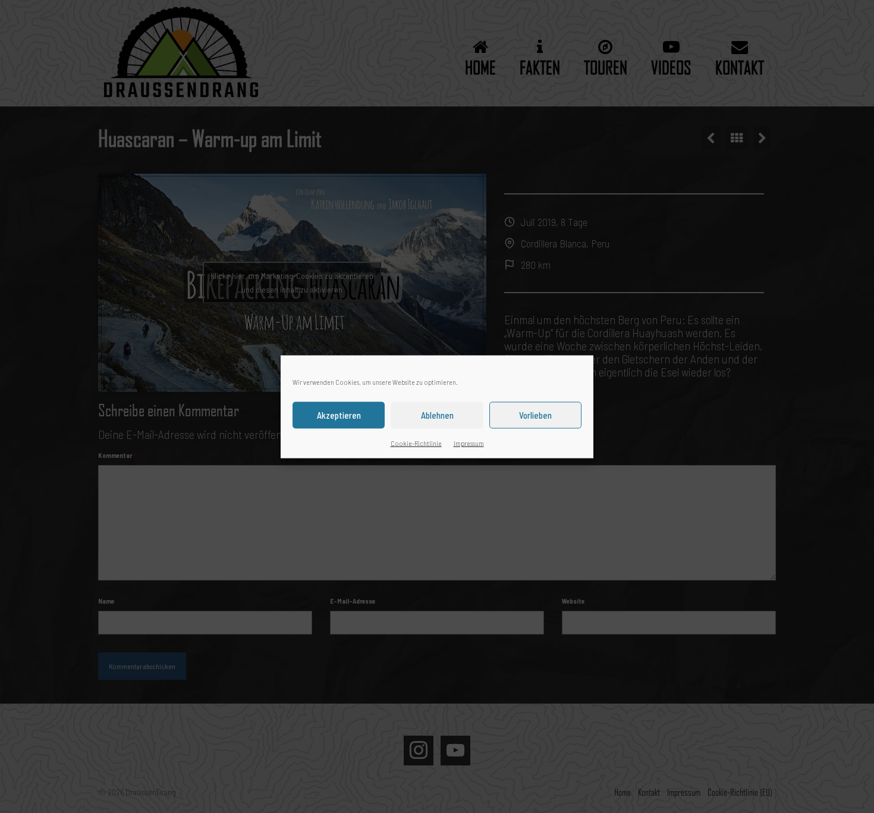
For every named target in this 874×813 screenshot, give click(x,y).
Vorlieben (535, 415)
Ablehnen (437, 415)
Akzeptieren (339, 415)
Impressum (469, 442)
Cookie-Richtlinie (416, 442)
